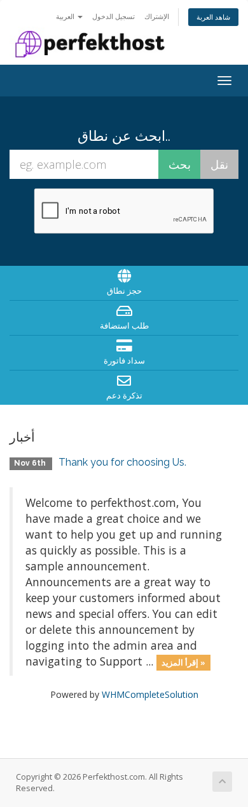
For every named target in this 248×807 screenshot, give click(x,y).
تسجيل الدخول (113, 16)
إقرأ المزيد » (183, 662)
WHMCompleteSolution (150, 694)
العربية (66, 16)
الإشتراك (156, 16)
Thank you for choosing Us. (122, 462)
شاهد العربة (213, 17)
